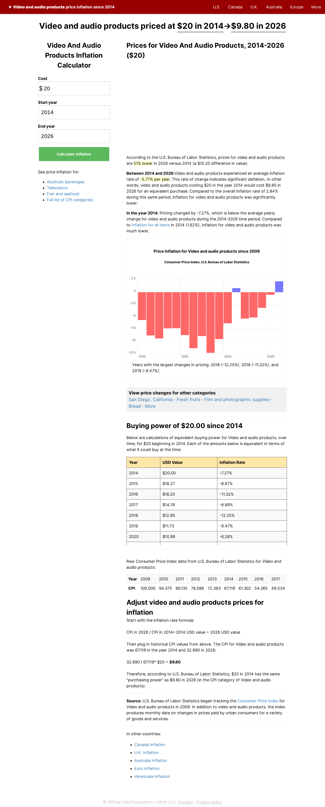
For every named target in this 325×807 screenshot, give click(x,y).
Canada (235, 7)
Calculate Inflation (74, 154)
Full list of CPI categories (70, 199)
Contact (185, 802)
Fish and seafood (63, 193)
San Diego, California (151, 399)
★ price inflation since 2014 (61, 7)
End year (46, 126)
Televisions (57, 188)
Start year (47, 102)
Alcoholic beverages (65, 182)
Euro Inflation (147, 768)
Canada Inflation (149, 744)
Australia (274, 7)
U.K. (254, 7)
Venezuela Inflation (152, 776)
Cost (42, 78)
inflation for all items (151, 225)
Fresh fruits (188, 399)
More (316, 7)
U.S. (216, 7)
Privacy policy (209, 802)
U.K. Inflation (146, 752)
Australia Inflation (150, 760)
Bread (135, 406)
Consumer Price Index (257, 701)
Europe (296, 7)
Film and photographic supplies (237, 399)
